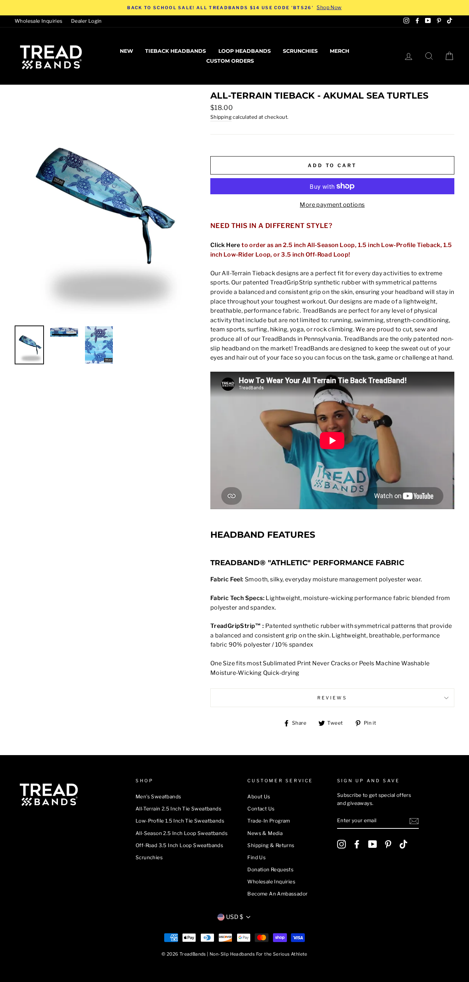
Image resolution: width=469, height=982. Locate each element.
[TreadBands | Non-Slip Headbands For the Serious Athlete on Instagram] (341, 844)
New (126, 51)
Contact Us (260, 809)
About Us (258, 796)
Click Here (225, 245)
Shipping (221, 117)
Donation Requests (270, 869)
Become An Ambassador (277, 894)
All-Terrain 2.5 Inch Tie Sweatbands (178, 809)
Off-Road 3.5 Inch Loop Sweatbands (179, 845)
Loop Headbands (244, 51)
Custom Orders (230, 61)
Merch (339, 51)
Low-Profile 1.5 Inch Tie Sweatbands (180, 821)
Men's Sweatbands (158, 796)
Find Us (256, 857)
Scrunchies (300, 51)
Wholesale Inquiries (39, 21)
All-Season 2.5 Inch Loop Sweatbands (182, 833)
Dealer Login (86, 21)
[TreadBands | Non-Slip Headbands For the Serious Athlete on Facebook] (356, 844)
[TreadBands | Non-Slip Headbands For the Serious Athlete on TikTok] (403, 844)
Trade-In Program (268, 821)
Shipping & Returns (270, 845)
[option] (234, 8)
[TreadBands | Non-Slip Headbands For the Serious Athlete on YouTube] (372, 844)
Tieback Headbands (175, 51)
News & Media (264, 833)
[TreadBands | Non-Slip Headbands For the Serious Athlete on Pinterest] (388, 844)
